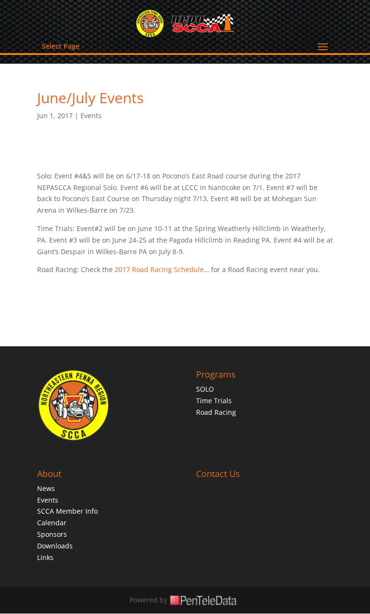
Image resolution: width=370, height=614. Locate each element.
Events (91, 115)
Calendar (51, 522)
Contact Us (218, 473)
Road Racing (216, 412)
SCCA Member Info (67, 511)
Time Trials (214, 400)
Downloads (55, 545)
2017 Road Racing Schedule (159, 269)
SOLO (205, 389)
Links (45, 557)
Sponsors (52, 534)
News (46, 488)
